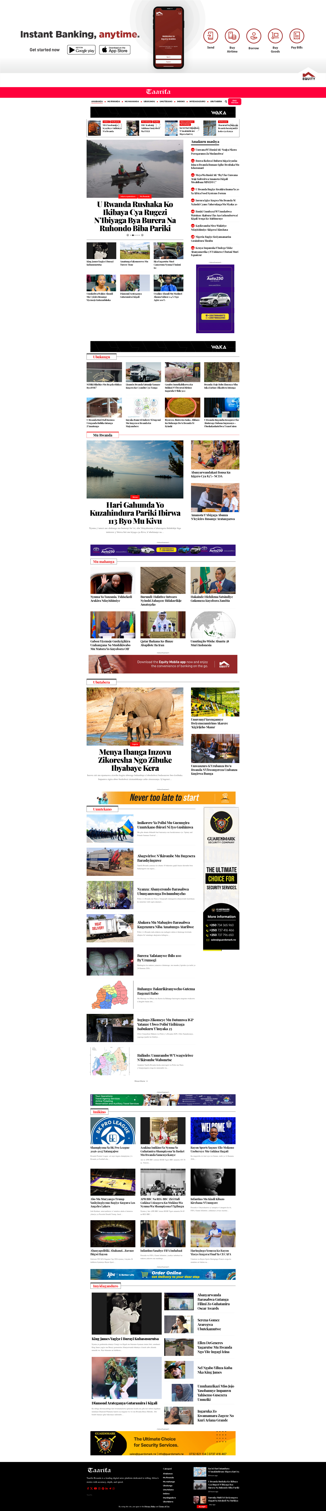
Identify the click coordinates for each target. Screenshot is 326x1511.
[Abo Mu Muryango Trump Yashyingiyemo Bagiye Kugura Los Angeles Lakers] (112, 1182)
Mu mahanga (146, 122)
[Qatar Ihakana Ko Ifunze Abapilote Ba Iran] (162, 624)
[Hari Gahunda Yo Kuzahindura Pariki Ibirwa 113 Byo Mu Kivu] (135, 469)
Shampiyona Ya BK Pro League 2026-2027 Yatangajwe (110, 1149)
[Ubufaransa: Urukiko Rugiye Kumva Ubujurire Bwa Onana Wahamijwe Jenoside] (135, 169)
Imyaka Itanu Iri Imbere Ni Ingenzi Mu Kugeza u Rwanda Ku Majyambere (143, 423)
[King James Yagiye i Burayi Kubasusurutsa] (101, 250)
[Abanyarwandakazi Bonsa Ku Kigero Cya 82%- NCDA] (215, 454)
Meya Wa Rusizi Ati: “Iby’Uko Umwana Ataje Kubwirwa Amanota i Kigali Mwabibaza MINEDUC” (214, 178)
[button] (202, 1506)
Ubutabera (101, 682)
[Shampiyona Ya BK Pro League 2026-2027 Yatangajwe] (112, 1130)
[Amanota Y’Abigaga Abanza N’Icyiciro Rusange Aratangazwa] (215, 497)
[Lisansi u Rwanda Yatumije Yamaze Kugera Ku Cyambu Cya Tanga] (143, 372)
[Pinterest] (103, 1488)
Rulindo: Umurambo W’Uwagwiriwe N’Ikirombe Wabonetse (165, 1057)
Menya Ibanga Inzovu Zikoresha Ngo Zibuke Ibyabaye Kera (135, 759)
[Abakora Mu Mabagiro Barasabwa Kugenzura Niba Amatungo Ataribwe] (110, 928)
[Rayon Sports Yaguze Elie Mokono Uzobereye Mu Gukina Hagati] (213, 1130)
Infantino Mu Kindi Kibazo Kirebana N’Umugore (208, 1201)
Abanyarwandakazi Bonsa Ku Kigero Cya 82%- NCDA (210, 474)
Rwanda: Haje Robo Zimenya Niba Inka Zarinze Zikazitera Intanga (221, 386)
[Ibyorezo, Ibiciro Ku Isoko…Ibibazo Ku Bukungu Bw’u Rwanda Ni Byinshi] (182, 407)
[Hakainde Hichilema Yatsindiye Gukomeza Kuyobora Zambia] (213, 580)
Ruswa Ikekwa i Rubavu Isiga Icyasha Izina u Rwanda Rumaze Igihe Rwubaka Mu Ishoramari (215, 164)
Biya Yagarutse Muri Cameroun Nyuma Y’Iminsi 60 (167, 264)
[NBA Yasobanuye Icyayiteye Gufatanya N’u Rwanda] (94, 128)
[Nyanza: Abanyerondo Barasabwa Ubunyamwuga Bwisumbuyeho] (110, 895)
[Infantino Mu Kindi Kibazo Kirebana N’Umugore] (213, 1182)
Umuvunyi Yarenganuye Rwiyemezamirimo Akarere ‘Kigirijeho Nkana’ (209, 723)
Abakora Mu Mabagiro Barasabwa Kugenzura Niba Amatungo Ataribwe (165, 924)
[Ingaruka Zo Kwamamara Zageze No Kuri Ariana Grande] (179, 1415)
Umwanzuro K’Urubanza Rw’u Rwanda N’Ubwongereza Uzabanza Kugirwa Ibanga (214, 769)
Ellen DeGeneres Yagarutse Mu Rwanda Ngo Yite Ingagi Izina (215, 1347)
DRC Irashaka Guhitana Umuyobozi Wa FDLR (150, 128)
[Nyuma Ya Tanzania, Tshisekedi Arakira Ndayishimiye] (112, 580)
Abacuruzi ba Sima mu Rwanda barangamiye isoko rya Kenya (228, 128)
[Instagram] (99, 1488)
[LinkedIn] (106, 1488)
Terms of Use (164, 1506)
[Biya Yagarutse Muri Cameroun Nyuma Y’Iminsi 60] (168, 250)
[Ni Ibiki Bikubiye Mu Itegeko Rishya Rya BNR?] (104, 372)
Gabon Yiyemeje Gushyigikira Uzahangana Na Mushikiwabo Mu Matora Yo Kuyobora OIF (110, 645)
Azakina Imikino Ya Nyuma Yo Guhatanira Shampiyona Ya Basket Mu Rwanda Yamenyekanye (162, 1151)
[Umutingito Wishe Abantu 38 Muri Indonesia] (213, 624)
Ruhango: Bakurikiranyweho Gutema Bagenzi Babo (166, 991)
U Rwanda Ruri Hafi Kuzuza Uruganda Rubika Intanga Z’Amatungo (100, 423)
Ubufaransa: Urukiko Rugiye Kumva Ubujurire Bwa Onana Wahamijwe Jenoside (135, 212)
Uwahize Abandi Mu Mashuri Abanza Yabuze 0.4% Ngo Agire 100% (168, 297)
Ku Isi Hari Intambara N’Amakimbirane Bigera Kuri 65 (189, 131)
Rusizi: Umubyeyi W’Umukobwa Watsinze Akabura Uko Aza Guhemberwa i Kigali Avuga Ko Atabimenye (214, 215)
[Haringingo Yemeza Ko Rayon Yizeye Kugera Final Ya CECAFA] (213, 1233)
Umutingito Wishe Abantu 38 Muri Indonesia (210, 643)
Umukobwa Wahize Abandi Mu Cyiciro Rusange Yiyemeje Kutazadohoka (100, 297)
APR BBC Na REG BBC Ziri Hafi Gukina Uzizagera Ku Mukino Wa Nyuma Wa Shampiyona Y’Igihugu (162, 1202)
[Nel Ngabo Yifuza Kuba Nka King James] (179, 1370)
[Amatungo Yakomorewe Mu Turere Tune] (135, 250)
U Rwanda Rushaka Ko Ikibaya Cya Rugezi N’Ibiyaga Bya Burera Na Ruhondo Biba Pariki (223, 1484)
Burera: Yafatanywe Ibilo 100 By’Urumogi (159, 957)
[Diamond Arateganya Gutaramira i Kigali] (135, 283)
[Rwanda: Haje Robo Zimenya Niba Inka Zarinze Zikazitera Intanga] (222, 372)
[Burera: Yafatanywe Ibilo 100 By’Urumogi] (110, 961)
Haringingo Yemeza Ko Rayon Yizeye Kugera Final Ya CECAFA (211, 1252)
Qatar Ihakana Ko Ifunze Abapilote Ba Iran (156, 643)
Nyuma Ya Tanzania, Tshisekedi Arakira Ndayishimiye (111, 599)
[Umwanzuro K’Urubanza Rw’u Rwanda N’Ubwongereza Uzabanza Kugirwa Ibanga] (215, 748)
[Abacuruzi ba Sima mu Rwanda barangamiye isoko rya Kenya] (209, 128)
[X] (91, 1488)
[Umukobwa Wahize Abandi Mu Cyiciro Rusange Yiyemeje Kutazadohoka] (101, 283)
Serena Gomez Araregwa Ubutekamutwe (209, 1324)
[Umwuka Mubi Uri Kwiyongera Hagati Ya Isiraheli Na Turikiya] (200, 1501)
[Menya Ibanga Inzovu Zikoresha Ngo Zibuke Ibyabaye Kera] (135, 716)
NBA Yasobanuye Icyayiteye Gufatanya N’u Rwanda (112, 128)
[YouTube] (95, 1488)
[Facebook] (88, 1488)
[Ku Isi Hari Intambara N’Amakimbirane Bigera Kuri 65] (171, 128)
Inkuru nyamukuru (187, 122)
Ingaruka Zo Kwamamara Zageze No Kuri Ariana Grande (216, 1415)
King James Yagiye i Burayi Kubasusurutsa (100, 263)
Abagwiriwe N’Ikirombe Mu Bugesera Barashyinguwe (166, 858)
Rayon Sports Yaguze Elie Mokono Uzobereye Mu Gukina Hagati (212, 1149)
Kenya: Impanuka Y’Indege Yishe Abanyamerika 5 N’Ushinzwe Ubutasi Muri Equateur (214, 251)
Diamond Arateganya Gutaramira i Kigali (131, 295)
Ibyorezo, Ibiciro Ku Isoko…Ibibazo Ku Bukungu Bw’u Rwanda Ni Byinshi (182, 423)
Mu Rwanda (115, 122)
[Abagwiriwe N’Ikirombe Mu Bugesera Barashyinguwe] (110, 862)
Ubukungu (101, 356)
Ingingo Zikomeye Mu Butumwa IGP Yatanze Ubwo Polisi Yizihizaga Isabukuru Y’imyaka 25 (165, 1024)
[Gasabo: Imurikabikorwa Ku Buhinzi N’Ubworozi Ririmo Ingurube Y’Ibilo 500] (182, 372)
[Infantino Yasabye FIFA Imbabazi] (162, 1233)
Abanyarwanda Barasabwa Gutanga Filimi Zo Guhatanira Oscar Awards (214, 1301)
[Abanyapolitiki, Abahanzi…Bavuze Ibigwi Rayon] (112, 1233)
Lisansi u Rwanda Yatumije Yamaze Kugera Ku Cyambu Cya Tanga (143, 386)
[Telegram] (110, 1488)
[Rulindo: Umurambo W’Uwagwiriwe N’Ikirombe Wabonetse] (110, 1061)
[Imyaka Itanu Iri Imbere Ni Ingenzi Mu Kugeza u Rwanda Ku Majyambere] (143, 407)
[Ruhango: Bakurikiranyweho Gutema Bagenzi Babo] (110, 995)
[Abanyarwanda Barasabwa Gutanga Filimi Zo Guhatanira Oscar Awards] (179, 1301)
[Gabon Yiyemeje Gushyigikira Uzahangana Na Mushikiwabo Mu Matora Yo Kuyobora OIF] (112, 624)
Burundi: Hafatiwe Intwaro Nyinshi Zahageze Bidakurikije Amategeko (160, 600)
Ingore (135, 744)
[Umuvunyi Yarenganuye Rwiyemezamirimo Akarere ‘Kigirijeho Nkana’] (215, 702)
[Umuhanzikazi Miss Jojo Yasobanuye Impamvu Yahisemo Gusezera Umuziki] (179, 1393)
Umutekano (102, 809)
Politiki (156, 122)
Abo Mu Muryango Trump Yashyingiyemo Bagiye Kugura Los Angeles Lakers (112, 1202)
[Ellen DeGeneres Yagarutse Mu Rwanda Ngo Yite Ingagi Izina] (179, 1347)
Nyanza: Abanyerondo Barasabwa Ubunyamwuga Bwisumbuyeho (163, 891)
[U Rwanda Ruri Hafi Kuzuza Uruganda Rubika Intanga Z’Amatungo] (104, 407)
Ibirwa (135, 497)
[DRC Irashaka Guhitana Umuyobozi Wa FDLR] (132, 128)
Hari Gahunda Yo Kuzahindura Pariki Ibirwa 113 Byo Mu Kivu (135, 512)
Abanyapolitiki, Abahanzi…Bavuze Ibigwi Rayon (112, 1252)
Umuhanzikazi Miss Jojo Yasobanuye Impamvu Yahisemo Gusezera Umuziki (216, 1393)
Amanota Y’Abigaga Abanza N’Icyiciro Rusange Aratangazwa (213, 517)
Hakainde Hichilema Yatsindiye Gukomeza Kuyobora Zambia (212, 599)
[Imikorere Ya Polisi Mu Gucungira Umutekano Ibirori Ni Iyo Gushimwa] (110, 828)
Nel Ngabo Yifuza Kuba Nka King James (215, 1369)
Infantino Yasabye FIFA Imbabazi (161, 1250)
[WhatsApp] (114, 1488)
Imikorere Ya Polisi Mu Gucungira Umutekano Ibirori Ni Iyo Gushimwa (165, 824)
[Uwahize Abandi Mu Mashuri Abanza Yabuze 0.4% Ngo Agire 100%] (168, 283)
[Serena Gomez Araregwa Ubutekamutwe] (179, 1324)
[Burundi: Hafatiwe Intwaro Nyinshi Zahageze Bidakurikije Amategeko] (162, 580)
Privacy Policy (150, 1506)
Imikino (106, 122)
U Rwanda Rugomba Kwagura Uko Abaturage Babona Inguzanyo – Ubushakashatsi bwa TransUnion (221, 423)
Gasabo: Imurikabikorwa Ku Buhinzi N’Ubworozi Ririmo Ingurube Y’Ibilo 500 (179, 387)
